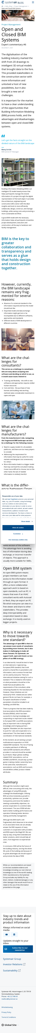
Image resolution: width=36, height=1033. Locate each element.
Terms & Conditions (9, 1017)
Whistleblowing (7, 1007)
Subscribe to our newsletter (20, 949)
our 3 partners (13, 499)
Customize (17, 534)
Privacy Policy (6, 1012)
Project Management (20, 6)
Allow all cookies (18, 527)
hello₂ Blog (8, 6)
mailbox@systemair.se (9, 999)
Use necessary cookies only (18, 540)
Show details (25, 521)
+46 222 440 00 (12, 996)
